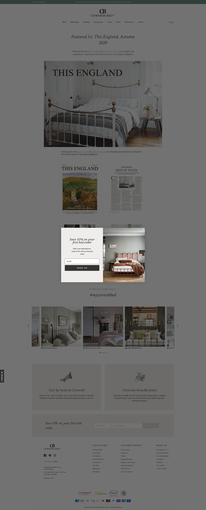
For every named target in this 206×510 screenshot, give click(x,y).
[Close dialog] (143, 230)
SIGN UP (82, 268)
